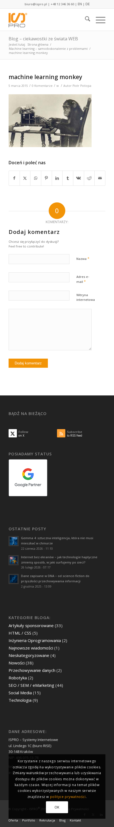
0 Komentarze (42, 86)
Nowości (17, 663)
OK (57, 807)
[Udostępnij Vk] (78, 178)
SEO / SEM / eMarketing (31, 685)
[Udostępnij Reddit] (89, 178)
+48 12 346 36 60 (62, 4)
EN (80, 4)
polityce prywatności (68, 796)
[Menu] (97, 20)
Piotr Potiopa (81, 86)
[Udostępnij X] (25, 178)
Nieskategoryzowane (29, 655)
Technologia (20, 700)
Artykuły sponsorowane (31, 625)
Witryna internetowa (85, 297)
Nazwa (82, 258)
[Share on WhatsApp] (35, 178)
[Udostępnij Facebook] (14, 178)
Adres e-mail (82, 279)
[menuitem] (84, 20)
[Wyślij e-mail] (100, 178)
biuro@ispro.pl (36, 4)
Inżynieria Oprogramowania (35, 640)
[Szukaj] (84, 20)
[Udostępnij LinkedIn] (57, 178)
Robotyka (18, 677)
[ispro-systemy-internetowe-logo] (47, 20)
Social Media (20, 692)
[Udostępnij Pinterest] (46, 178)
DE (88, 4)
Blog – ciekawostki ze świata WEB (43, 39)
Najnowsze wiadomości (31, 648)
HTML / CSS (20, 633)
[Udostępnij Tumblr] (68, 178)
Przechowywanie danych (32, 670)
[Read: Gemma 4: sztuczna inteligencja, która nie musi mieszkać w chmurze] (14, 541)
